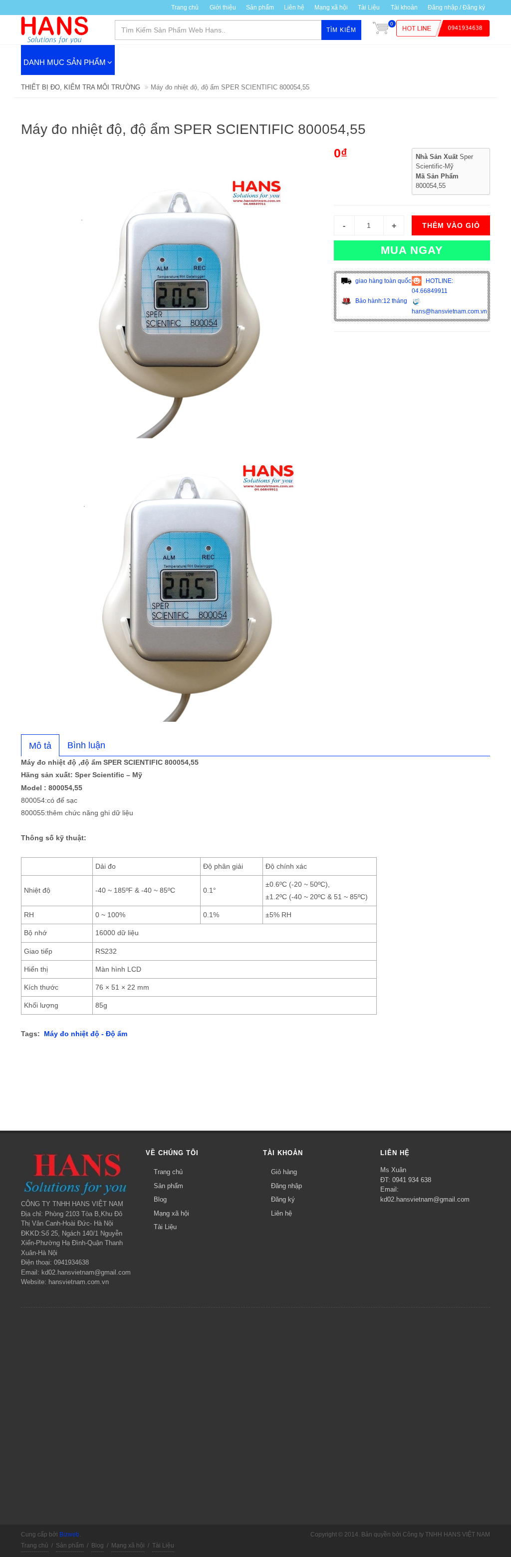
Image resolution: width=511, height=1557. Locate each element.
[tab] (40, 745)
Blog (160, 1199)
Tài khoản (404, 7)
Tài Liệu (369, 7)
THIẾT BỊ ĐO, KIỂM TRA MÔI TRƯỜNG (80, 87)
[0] (381, 30)
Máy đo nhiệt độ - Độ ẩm (85, 1034)
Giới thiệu (223, 7)
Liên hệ (294, 7)
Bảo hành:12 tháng (380, 300)
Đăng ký (283, 1199)
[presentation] (40, 746)
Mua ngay (412, 250)
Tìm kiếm (341, 29)
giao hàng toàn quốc (382, 280)
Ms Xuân (393, 1170)
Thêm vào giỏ (451, 225)
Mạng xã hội (331, 7)
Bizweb (69, 1534)
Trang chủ (185, 7)
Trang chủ (168, 1172)
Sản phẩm (168, 1186)
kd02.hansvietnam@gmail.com (425, 1199)
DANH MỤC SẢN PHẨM (64, 62)
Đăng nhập (286, 1186)
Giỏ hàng (284, 1172)
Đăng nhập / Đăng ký (456, 7)
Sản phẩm (260, 7)
